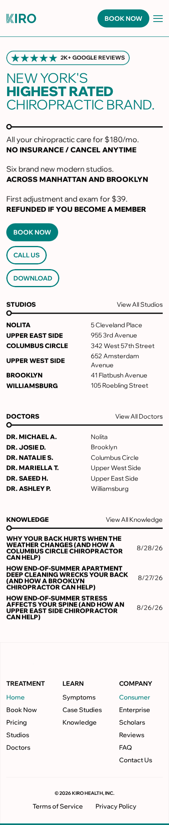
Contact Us (135, 760)
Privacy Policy (116, 806)
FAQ (125, 748)
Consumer (134, 697)
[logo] (24, 661)
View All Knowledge (134, 519)
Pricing (16, 723)
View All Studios (140, 304)
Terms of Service (58, 806)
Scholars (132, 723)
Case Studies (82, 710)
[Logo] (21, 19)
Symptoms (79, 697)
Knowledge (79, 723)
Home (15, 697)
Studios (17, 735)
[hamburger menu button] (158, 18)
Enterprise (134, 710)
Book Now (21, 710)
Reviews (131, 735)
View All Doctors (139, 416)
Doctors (18, 748)
